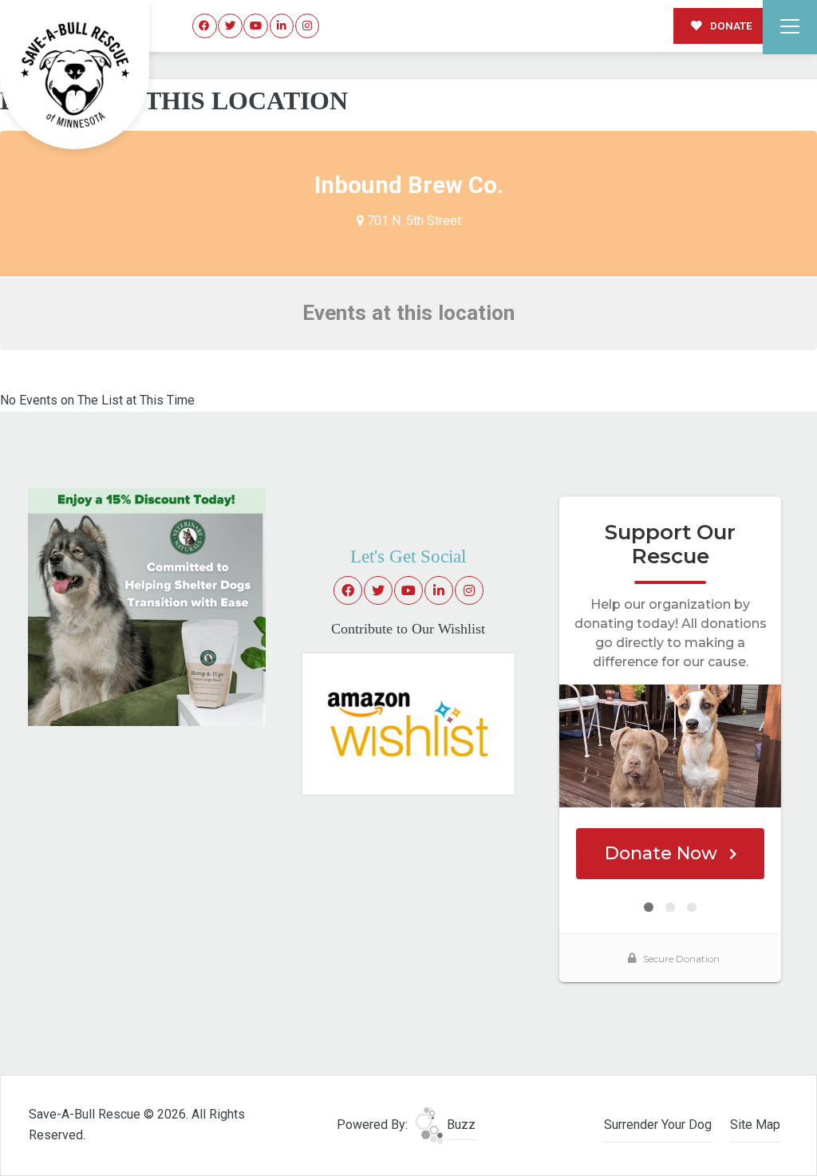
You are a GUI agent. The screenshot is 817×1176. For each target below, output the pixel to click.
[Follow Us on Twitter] (230, 26)
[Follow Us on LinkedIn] (282, 26)
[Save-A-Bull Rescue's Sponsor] (147, 606)
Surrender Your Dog (658, 1124)
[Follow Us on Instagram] (307, 26)
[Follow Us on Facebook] (204, 26)
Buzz (460, 1124)
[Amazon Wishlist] (408, 723)
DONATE (730, 25)
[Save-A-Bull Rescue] (75, 75)
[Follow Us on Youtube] (255, 26)
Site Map (755, 1124)
